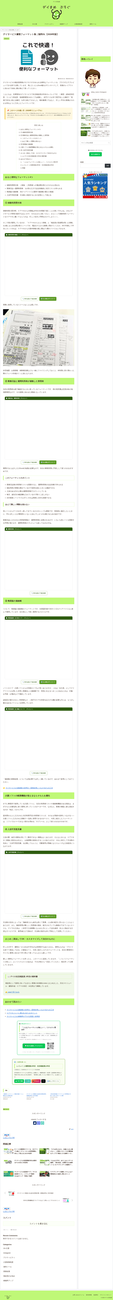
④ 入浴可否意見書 (27, 150)
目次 (36, 125)
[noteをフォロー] (42, 1123)
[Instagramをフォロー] (38, 1123)
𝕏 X (43, 1081)
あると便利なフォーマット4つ (31, 129)
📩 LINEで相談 (19, 1081)
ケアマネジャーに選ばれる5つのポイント (22, 1013)
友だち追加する (95, 154)
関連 (23, 168)
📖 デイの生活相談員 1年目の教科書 (34, 156)
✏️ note (28, 1081)
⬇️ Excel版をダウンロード (48, 298)
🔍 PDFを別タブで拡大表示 (30, 298)
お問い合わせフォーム (78, 1295)
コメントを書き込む (38, 1223)
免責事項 (95, 1295)
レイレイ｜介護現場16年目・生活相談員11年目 (38, 165)
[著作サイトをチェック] (34, 1123)
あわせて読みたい (26, 159)
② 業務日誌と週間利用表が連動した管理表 (35, 135)
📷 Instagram (36, 1081)
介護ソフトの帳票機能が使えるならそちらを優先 (37, 147)
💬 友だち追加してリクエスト (34, 1045)
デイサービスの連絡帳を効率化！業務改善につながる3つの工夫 (29, 788)
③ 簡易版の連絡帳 (27, 144)
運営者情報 (89, 1295)
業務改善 (7, 1109)
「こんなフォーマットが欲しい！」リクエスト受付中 (40, 162)
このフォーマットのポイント (32, 138)
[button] (109, 143)
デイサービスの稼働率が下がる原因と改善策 (23, 1016)
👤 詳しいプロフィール (53, 1081)
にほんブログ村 (9, 1138)
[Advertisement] (95, 41)
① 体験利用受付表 (27, 132)
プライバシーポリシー (105, 1295)
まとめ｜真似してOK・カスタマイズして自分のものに (39, 153)
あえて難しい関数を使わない (32, 141)
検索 (82, 162)
